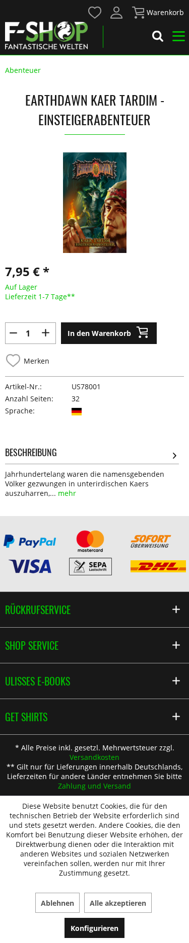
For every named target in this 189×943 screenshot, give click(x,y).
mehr (66, 493)
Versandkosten (94, 757)
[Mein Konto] (117, 12)
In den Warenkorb (99, 333)
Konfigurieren (94, 928)
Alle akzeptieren (118, 903)
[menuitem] (94, 12)
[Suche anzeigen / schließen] (157, 38)
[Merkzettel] (95, 12)
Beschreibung (31, 452)
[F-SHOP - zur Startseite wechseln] (46, 35)
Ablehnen (57, 903)
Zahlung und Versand (94, 786)
